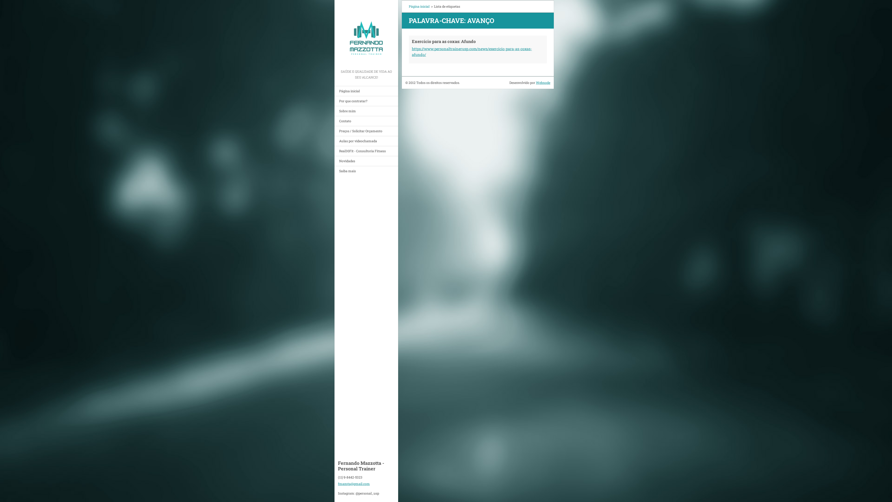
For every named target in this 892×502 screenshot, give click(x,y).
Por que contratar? (353, 101)
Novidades (347, 161)
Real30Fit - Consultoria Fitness (362, 151)
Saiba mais (347, 171)
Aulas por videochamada (358, 141)
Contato (345, 121)
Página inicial (349, 91)
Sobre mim (347, 111)
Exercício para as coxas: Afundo (444, 41)
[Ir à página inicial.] (366, 34)
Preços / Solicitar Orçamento (360, 131)
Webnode (543, 82)
